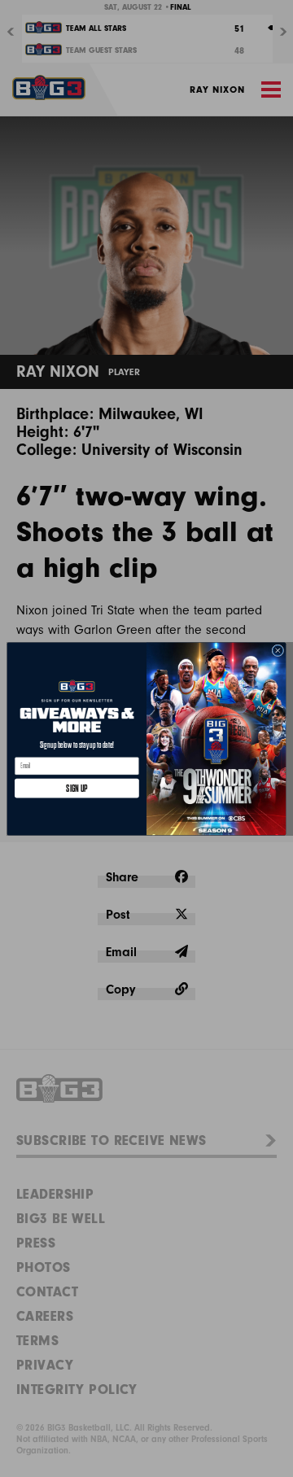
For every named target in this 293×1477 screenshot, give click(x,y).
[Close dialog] (278, 650)
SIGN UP (76, 787)
